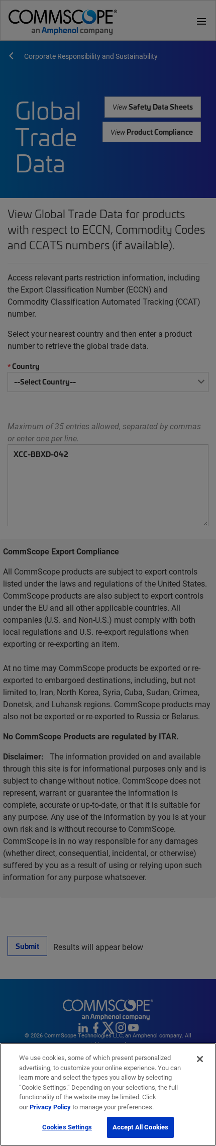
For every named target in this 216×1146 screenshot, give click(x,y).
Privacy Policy (50, 1106)
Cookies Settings (67, 1126)
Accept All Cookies (140, 1126)
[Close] (200, 1059)
